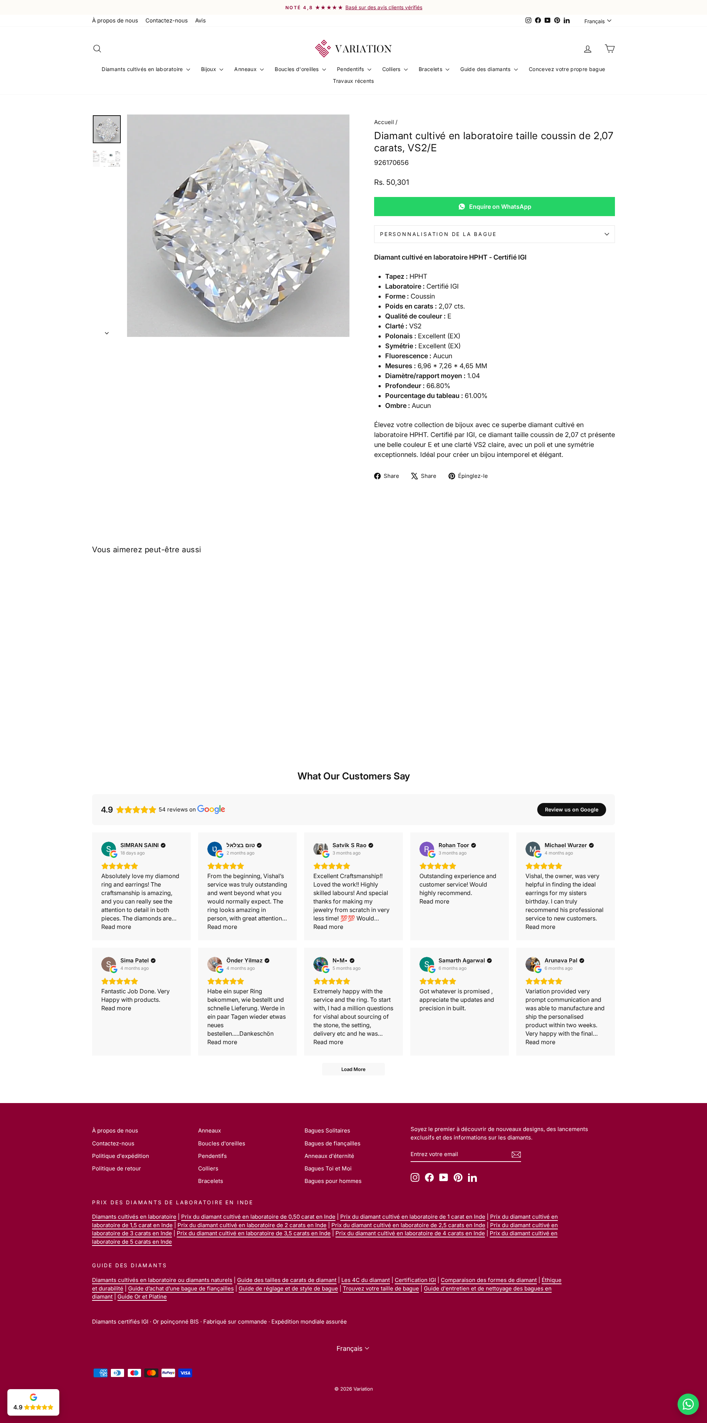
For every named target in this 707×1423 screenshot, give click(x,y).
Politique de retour (116, 1168)
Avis (200, 20)
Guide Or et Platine (142, 1296)
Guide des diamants (486, 69)
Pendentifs (351, 69)
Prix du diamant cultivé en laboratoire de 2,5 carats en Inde (408, 1225)
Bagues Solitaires (327, 1130)
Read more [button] (116, 926)
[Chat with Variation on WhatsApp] (688, 1404)
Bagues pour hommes (333, 1180)
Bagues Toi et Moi (328, 1168)
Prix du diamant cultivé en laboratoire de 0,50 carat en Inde (258, 1216)
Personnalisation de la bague (438, 234)
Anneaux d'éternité (329, 1155)
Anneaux (246, 69)
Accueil (384, 122)
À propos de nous (115, 20)
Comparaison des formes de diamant (489, 1279)
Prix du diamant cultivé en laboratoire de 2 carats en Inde (252, 1225)
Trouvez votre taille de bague (381, 1288)
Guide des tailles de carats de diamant (287, 1279)
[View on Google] (108, 849)
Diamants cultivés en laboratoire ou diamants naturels (162, 1279)
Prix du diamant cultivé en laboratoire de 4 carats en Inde (410, 1233)
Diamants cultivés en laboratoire (143, 69)
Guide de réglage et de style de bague (288, 1288)
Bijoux (209, 69)
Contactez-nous (166, 20)
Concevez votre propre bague (567, 69)
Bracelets (431, 69)
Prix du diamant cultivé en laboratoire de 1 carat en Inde (412, 1216)
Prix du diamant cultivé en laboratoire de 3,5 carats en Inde (254, 1233)
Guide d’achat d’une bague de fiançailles (181, 1288)
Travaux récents (353, 81)
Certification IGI (415, 1279)
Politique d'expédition (120, 1155)
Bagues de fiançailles (332, 1143)
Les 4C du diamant (365, 1279)
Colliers (392, 69)
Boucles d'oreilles (297, 69)
